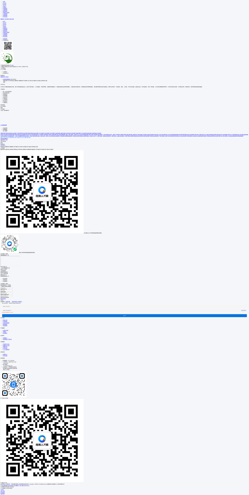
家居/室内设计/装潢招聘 (222, 134)
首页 (4, 1)
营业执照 (5, 325)
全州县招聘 (46, 133)
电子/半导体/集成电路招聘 (82, 134)
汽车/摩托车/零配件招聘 (120, 134)
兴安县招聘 (52, 133)
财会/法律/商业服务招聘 (242, 134)
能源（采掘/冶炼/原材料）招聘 (107, 136)
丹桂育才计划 (6, 344)
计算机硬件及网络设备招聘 (66, 136)
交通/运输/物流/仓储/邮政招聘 (7, 136)
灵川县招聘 (41, 133)
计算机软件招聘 (76, 136)
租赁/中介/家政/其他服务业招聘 (209, 134)
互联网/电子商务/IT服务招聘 (50, 134)
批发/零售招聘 (181, 134)
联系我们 (5, 333)
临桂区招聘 (35, 133)
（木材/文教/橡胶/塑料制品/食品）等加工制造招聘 (25, 136)
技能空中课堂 (6, 12)
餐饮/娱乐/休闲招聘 (189, 134)
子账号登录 (14, 301)
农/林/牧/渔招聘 (150, 134)
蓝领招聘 (5, 15)
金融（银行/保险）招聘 (71, 134)
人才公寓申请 (6, 349)
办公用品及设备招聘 (232, 136)
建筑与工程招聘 (39, 134)
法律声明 (5, 321)
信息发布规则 (6, 322)
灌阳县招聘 (63, 133)
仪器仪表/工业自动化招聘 (160, 134)
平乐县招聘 (83, 133)
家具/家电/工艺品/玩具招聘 (180, 136)
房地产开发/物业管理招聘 (6, 134)
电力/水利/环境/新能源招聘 (172, 134)
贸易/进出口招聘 (198, 134)
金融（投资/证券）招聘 (42, 136)
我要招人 (3, 19)
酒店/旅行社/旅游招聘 (31, 134)
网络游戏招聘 (240, 136)
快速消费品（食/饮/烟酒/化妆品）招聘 (106, 134)
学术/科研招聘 (171, 136)
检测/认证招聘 (83, 136)
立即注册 (8, 301)
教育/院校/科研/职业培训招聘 (19, 134)
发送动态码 (3, 298)
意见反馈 (5, 16)
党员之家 (5, 348)
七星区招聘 (19, 133)
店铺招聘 (5, 9)
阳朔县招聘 (30, 133)
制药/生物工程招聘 (93, 134)
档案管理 (5, 346)
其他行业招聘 (130, 136)
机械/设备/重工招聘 (130, 134)
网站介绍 (5, 320)
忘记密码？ (19, 301)
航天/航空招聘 (217, 136)
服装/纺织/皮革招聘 (138, 136)
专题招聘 (5, 13)
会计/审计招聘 (224, 136)
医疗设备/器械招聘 (61, 134)
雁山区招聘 (24, 133)
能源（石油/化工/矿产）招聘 (93, 136)
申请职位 (3, 144)
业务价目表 (5, 330)
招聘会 (4, 7)
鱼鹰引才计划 (6, 345)
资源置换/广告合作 (7, 339)
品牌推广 (5, 338)
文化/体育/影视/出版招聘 (53, 136)
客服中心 (5, 354)
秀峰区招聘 (3, 133)
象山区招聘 (14, 133)
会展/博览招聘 (146, 136)
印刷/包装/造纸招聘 (154, 136)
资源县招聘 (78, 133)
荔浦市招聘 (89, 133)
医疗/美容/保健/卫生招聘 (140, 134)
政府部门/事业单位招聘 (208, 136)
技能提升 (5, 8)
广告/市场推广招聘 (163, 136)
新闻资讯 (5, 11)
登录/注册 (11, 19)
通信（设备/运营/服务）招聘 (120, 136)
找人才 (4, 5)
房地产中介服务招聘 (232, 134)
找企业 (4, 4)
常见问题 (5, 355)
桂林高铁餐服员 (6, 79)
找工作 (4, 3)
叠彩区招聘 (8, 133)
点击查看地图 (4, 125)
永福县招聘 (57, 133)
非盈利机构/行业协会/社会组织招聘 (195, 136)
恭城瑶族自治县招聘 (96, 133)
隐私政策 (5, 324)
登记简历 (7, 19)
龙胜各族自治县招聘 (70, 133)
